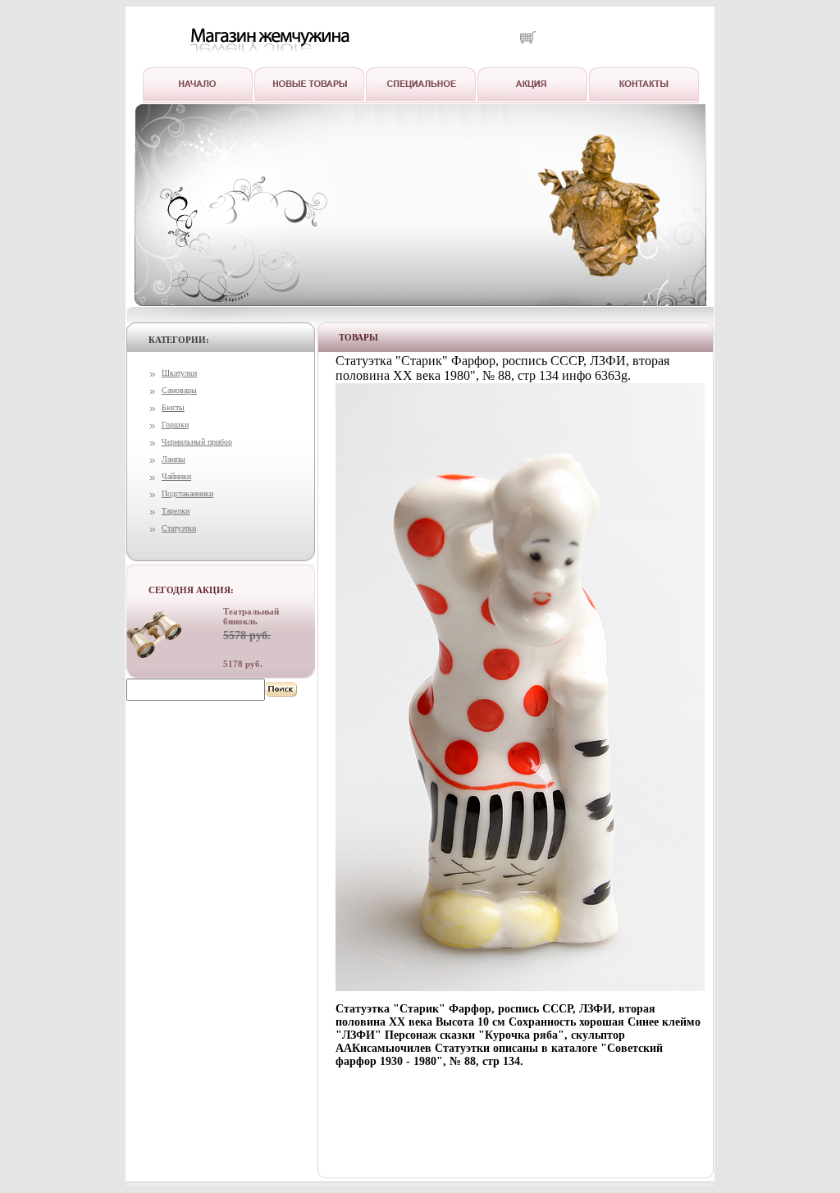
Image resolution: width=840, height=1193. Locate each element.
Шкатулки (179, 372)
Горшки (175, 424)
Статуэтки (179, 528)
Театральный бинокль (251, 616)
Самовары (179, 390)
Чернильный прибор (197, 441)
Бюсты (173, 407)
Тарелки (175, 510)
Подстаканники (187, 493)
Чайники (176, 476)
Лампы (173, 459)
